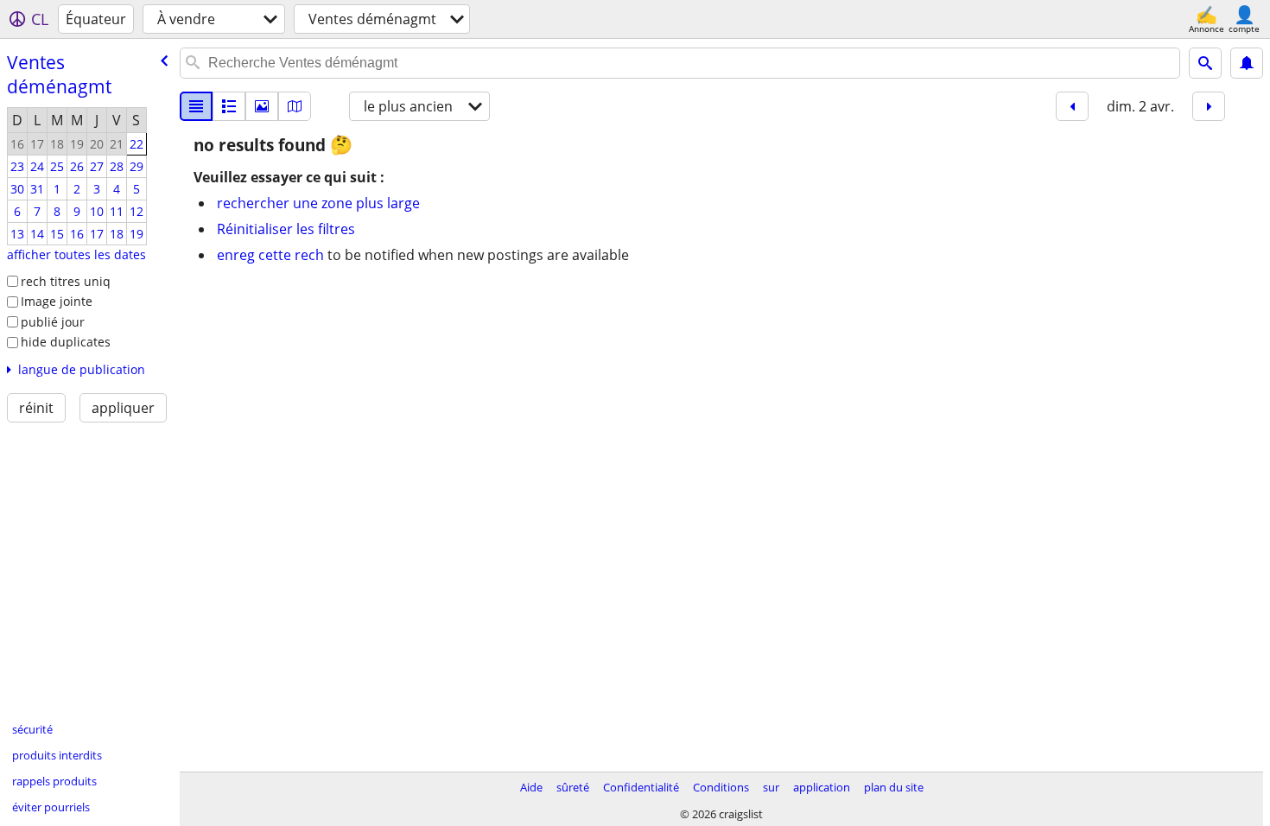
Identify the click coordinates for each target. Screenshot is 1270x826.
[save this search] (1246, 63)
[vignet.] (229, 106)
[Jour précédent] (1072, 106)
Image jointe (56, 301)
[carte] (294, 106)
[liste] (196, 106)
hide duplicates (66, 342)
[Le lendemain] (1208, 106)
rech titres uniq (66, 281)
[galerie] (261, 106)
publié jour (53, 322)
